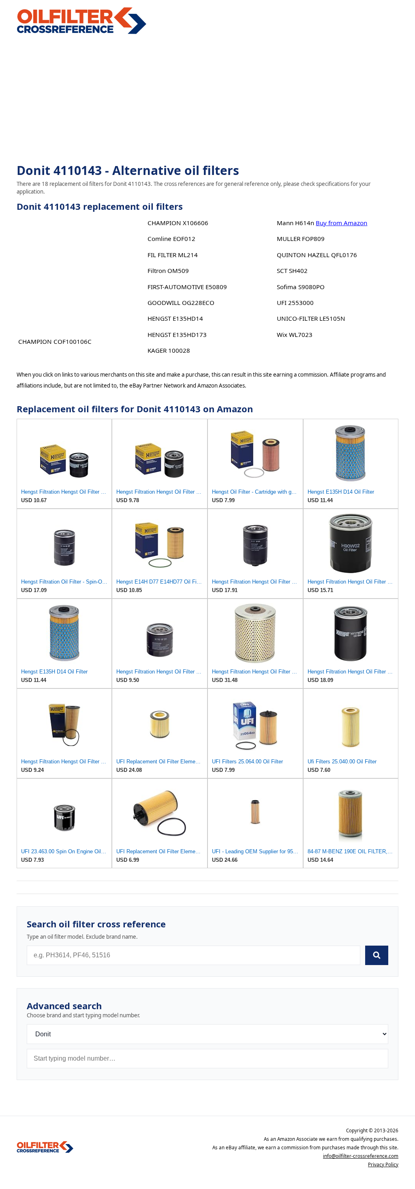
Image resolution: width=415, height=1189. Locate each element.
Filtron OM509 (168, 270)
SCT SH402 (292, 270)
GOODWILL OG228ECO (181, 302)
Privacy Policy (383, 1164)
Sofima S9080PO (301, 287)
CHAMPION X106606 (178, 223)
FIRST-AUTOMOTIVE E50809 (187, 287)
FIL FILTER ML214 (173, 255)
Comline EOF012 (171, 238)
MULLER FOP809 (301, 238)
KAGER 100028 (169, 350)
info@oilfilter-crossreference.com (360, 1156)
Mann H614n (295, 223)
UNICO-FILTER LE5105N (311, 318)
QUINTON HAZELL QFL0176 (317, 255)
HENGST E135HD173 (177, 334)
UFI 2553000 (295, 302)
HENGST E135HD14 (175, 318)
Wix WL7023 (294, 334)
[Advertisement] (207, 99)
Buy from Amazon (341, 223)
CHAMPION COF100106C (55, 341)
